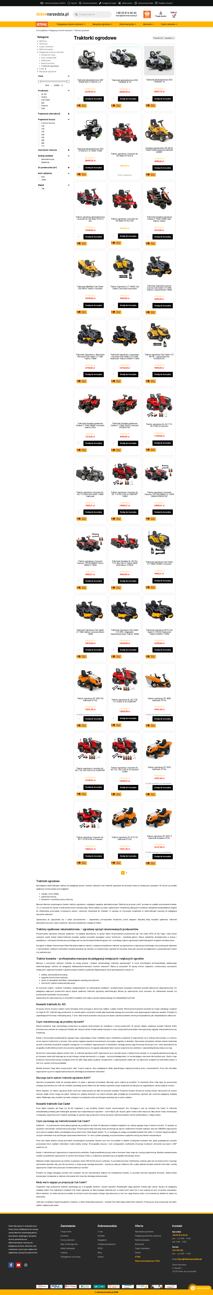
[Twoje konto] (160, 12)
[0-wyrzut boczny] (39, 123)
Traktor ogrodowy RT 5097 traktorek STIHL (159, 768)
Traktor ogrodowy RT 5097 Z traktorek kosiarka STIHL (159, 837)
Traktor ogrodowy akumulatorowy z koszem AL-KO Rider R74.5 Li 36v (90, 219)
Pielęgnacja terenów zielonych (60, 30)
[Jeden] (39, 179)
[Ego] (39, 102)
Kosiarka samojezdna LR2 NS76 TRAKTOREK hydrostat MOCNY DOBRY (159, 150)
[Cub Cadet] (39, 100)
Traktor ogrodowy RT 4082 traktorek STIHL (159, 699)
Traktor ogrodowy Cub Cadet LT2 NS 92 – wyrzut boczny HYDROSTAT (159, 356)
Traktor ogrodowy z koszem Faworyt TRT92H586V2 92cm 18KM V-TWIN (90, 563)
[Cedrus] (39, 97)
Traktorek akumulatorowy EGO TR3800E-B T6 (125, 81)
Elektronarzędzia (46, 49)
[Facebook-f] (11, 1265)
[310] (39, 146)
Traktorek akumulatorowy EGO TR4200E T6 (159, 81)
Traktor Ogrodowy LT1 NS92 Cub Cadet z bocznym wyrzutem (124, 287)
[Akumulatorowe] (39, 159)
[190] (39, 131)
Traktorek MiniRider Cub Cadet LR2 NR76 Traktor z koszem (90, 287)
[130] (39, 126)
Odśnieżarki (46, 60)
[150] (39, 129)
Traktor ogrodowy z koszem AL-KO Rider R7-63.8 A (125, 155)
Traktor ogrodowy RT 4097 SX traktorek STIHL (90, 699)
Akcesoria (43, 44)
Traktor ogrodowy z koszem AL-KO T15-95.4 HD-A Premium (90, 838)
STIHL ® (42, 69)
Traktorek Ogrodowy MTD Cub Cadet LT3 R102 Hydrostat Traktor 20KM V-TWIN (159, 632)
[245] (39, 134)
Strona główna (41, 30)
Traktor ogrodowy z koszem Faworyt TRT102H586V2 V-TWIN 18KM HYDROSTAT (159, 494)
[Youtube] (18, 1265)
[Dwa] (39, 177)
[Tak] (39, 188)
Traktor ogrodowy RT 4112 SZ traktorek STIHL (125, 838)
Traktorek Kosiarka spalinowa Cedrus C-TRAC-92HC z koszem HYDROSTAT (125, 425)
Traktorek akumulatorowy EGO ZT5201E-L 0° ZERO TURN (90, 150)
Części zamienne (46, 47)
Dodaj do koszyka (93, 99)
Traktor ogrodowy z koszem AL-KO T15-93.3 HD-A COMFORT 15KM (125, 494)
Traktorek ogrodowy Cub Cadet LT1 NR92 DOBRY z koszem (159, 563)
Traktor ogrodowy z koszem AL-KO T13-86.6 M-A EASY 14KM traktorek (90, 494)
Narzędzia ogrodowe (47, 71)
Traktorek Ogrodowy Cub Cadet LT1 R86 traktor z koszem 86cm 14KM (90, 632)
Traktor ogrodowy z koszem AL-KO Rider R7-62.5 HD (125, 220)
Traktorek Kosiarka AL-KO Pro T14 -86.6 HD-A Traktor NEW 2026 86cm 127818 (125, 563)
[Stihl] (39, 108)
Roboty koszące (47, 63)
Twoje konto (160, 16)
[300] (39, 143)
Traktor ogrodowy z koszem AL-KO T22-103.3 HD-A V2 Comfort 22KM (125, 770)
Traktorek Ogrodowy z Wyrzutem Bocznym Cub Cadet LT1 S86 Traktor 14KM (90, 356)
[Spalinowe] (39, 162)
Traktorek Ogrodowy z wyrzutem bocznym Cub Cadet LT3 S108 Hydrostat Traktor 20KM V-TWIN (124, 356)
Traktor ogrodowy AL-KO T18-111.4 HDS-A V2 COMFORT (124, 701)
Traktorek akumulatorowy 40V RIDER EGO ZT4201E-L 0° (90, 81)
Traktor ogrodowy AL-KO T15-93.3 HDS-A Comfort (159, 425)
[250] (39, 137)
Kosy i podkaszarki (48, 58)
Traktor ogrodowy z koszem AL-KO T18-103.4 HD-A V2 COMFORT (90, 769)
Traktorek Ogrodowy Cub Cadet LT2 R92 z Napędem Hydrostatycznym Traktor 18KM (125, 632)
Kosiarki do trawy (48, 55)
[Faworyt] (39, 105)
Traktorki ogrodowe (50, 66)
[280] (39, 140)
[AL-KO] (39, 94)
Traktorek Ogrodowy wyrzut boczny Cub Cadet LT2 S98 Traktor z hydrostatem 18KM (159, 288)
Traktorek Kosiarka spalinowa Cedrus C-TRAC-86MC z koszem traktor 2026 (90, 425)
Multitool (43, 41)
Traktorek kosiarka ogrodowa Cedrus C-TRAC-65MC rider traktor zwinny (159, 219)
